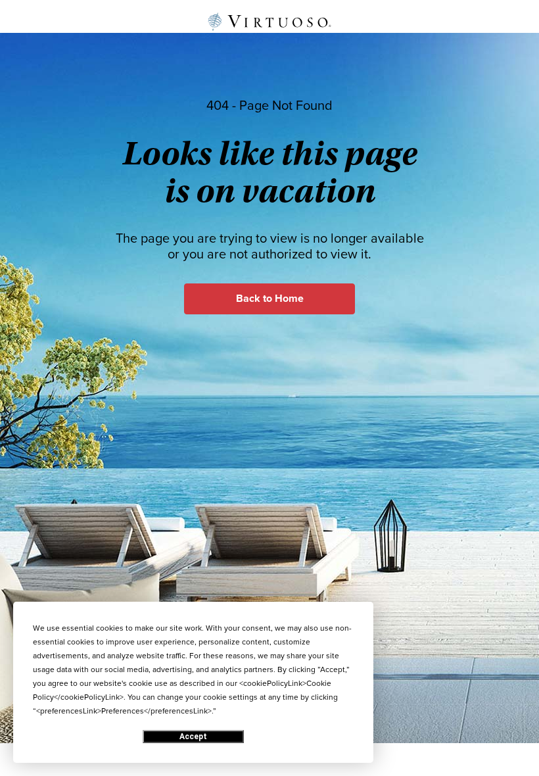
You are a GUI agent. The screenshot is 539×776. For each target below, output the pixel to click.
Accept (193, 736)
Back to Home (270, 298)
